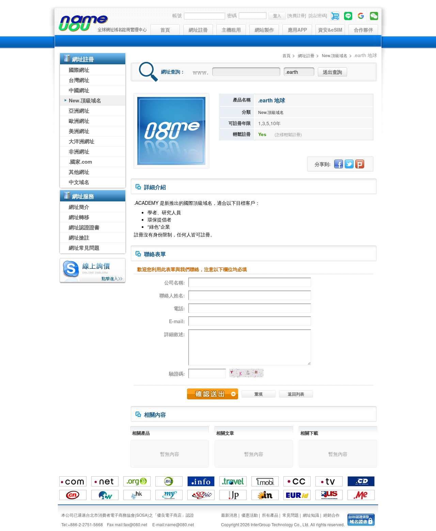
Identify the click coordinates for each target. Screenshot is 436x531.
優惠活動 (250, 515)
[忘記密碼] (318, 15)
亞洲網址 (79, 110)
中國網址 (79, 90)
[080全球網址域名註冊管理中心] (102, 23)
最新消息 (229, 515)
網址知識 (311, 515)
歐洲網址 (79, 121)
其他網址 (79, 172)
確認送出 (212, 393)
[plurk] (359, 164)
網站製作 (264, 29)
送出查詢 (332, 71)
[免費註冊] (296, 15)
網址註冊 (198, 29)
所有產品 (270, 515)
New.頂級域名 (85, 100)
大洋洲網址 (81, 141)
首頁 (165, 29)
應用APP (297, 29)
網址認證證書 (84, 227)
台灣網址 (79, 80)
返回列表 (296, 394)
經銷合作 (331, 515)
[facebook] (338, 164)
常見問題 (290, 515)
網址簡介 (79, 207)
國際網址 (79, 69)
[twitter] (349, 164)
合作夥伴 (363, 29)
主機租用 (231, 29)
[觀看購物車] (335, 15)
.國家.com (80, 161)
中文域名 (79, 182)
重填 (258, 394)
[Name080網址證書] (361, 519)
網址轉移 (79, 217)
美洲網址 (79, 131)
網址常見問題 (84, 247)
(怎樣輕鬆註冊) (288, 134)
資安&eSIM (330, 29)
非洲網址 (79, 151)
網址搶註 (79, 237)
